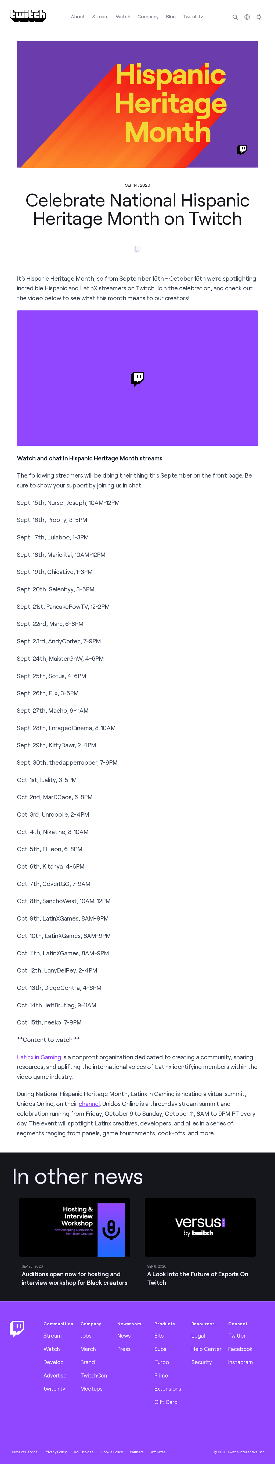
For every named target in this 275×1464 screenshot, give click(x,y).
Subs (160, 1349)
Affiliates (158, 1452)
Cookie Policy (112, 1452)
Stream (100, 16)
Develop (54, 1362)
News (124, 1335)
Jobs (86, 1335)
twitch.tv (54, 1388)
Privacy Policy (56, 1452)
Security (201, 1362)
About (78, 16)
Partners (137, 1452)
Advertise (55, 1375)
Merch (88, 1349)
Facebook (240, 1349)
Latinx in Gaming (39, 1057)
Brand (88, 1362)
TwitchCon (94, 1375)
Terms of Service (24, 1452)
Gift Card (166, 1402)
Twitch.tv (193, 16)
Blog (171, 16)
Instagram (240, 1362)
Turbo (161, 1362)
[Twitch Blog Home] (28, 16)
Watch (123, 16)
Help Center (206, 1349)
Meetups (92, 1388)
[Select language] (247, 17)
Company (148, 16)
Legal (198, 1335)
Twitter (237, 1335)
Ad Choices (83, 1452)
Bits (159, 1335)
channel (89, 1103)
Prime (161, 1375)
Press (124, 1349)
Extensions (167, 1388)
